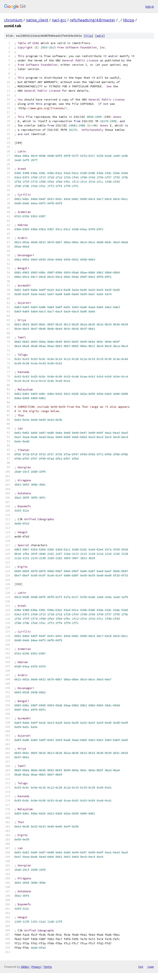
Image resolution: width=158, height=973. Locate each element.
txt (140, 966)
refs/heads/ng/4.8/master (92, 20)
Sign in (149, 6)
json (150, 966)
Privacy (36, 967)
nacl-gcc (59, 20)
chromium (13, 20)
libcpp (128, 20)
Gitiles (25, 967)
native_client (37, 20)
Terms (47, 967)
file (88, 35)
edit (100, 35)
